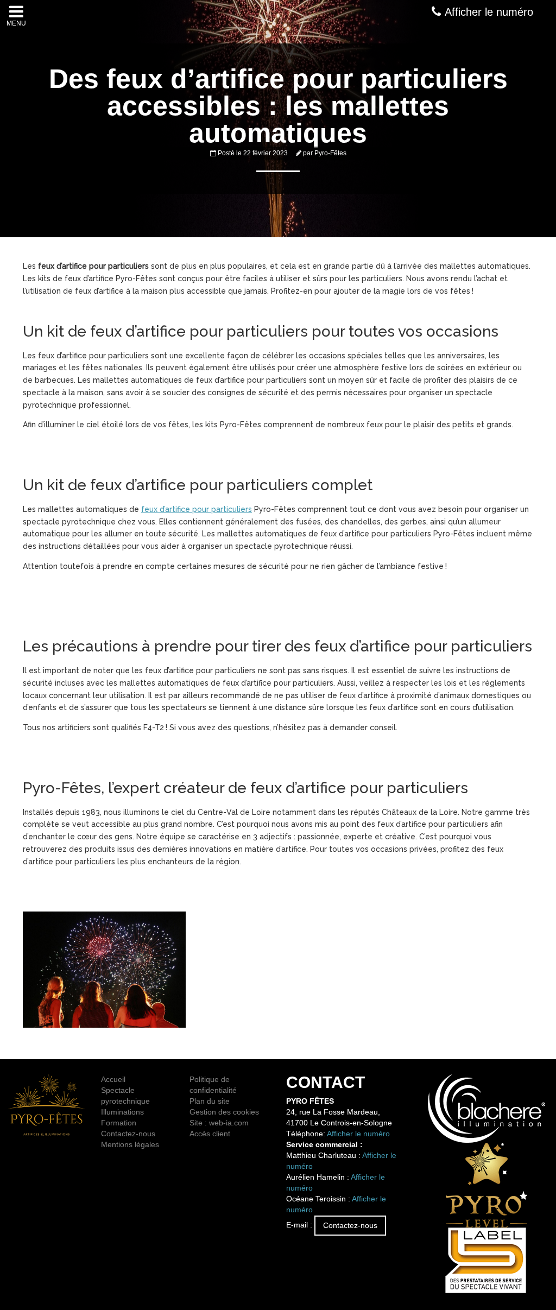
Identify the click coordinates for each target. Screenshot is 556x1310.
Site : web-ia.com (219, 1122)
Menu (16, 23)
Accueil (113, 1079)
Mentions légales (130, 1144)
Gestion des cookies (224, 1112)
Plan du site (209, 1101)
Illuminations (122, 1112)
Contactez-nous (128, 1133)
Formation (118, 1122)
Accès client (209, 1133)
